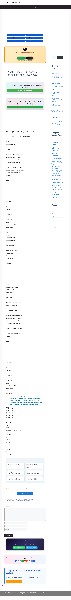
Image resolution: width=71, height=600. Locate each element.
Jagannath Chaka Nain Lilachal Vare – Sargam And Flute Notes (57, 100)
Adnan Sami (60, 142)
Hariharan (60, 158)
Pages (43, 7)
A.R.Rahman (55, 142)
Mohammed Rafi (56, 172)
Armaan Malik (55, 150)
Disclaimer (54, 219)
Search (53, 55)
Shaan (58, 184)
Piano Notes (20, 7)
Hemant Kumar (54, 159)
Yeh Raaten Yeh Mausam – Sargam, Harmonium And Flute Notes (24, 400)
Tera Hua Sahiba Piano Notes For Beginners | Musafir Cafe (56, 117)
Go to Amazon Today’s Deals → (14, 581)
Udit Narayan (55, 194)
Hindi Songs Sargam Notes (12, 496)
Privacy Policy (54, 225)
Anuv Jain (60, 146)
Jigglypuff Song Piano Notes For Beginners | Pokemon (56, 105)
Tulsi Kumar (54, 192)
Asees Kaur (54, 151)
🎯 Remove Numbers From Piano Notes (25, 107)
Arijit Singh (56, 148)
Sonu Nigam (55, 189)
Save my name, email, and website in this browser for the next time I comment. (22, 532)
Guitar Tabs (28, 7)
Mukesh (53, 175)
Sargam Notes (11, 7)
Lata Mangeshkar (57, 170)
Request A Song (37, 7)
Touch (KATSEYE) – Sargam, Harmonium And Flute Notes (57, 88)
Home (5, 7)
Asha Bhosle (60, 151)
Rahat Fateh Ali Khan (57, 182)
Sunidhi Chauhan (55, 191)
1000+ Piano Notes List (34, 37)
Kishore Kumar (56, 166)
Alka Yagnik (54, 144)
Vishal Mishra (55, 197)
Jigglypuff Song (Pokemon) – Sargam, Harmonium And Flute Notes (57, 111)
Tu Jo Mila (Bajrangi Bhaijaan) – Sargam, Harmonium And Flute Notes (20, 499)
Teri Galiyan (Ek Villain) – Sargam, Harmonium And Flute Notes (18, 500)
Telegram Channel (32, 547)
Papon (60, 179)
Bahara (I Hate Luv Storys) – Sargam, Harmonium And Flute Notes (24, 396)
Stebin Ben (60, 189)
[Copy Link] (32, 561)
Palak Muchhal (55, 179)
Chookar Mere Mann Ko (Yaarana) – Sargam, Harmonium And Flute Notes (26, 402)
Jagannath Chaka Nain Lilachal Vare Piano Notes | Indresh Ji (57, 94)
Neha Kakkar (54, 176)
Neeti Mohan (58, 175)
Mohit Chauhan (55, 173)
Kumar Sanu (55, 168)
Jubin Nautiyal (56, 163)
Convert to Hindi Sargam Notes (25, 90)
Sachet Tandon (54, 184)
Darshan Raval (55, 155)
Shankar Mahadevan (56, 185)
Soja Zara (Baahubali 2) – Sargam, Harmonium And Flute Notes (24, 404)
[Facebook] (16, 561)
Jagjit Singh (59, 159)
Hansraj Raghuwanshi (55, 158)
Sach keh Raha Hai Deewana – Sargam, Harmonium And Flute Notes (25, 398)
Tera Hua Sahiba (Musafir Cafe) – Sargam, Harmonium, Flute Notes (57, 123)
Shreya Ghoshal (56, 187)
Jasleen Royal (54, 161)
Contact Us (54, 227)
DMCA (53, 216)
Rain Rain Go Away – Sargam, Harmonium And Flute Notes (57, 78)
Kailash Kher (54, 164)
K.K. (61, 163)
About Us (53, 213)
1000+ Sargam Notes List (34, 34)
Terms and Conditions (56, 222)
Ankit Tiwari (54, 146)
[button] (66, 7)
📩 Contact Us (25, 493)
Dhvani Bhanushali (55, 157)
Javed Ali (59, 161)
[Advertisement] (25, 19)
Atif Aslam (9, 498)
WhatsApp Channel (19, 547)
